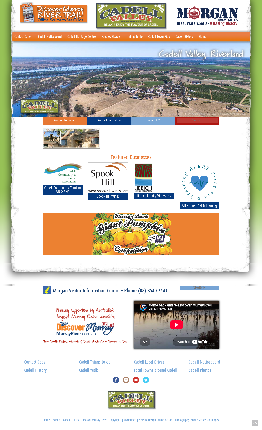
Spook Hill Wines (108, 196)
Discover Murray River (94, 420)
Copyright (115, 420)
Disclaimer (130, 420)
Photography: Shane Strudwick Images (197, 420)
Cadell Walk (88, 370)
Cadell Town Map (159, 37)
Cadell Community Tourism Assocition (62, 189)
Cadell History (184, 37)
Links (76, 420)
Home (202, 37)
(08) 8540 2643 (152, 290)
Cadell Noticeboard (50, 37)
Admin (56, 420)
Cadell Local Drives (149, 362)
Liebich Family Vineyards (154, 196)
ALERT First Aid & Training (199, 205)
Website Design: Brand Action (155, 420)
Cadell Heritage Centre (81, 37)
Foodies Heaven (111, 37)
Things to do (135, 37)
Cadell (66, 420)
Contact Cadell (23, 37)
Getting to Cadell (64, 120)
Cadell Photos (200, 370)
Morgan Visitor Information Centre (87, 290)
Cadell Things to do (94, 362)
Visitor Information (109, 120)
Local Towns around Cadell (155, 370)
